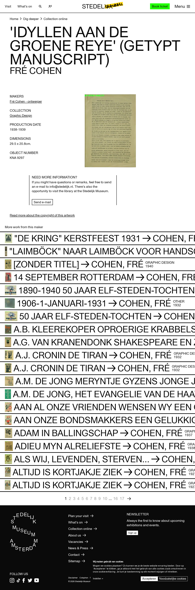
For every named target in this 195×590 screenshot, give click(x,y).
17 (122, 498)
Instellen (97, 578)
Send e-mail (42, 202)
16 (115, 498)
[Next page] (129, 498)
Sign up (132, 532)
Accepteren (149, 578)
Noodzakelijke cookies (172, 578)
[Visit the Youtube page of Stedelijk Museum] (36, 580)
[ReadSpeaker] (50, 6)
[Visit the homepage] (24, 550)
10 (105, 498)
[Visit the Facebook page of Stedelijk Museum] (23, 580)
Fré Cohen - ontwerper (26, 101)
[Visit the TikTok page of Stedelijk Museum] (18, 580)
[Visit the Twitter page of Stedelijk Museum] (30, 580)
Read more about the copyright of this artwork (42, 215)
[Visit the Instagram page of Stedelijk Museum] (12, 580)
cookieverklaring (107, 571)
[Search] (40, 6)
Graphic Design (21, 115)
